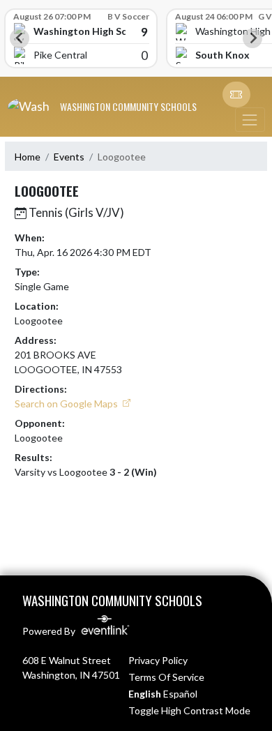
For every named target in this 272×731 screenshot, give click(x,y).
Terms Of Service (166, 677)
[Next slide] (252, 38)
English (144, 694)
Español (180, 694)
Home (27, 157)
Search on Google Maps (67, 403)
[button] (236, 95)
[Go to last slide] (19, 38)
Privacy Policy (158, 660)
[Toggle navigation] (249, 119)
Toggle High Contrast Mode (189, 710)
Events (69, 157)
